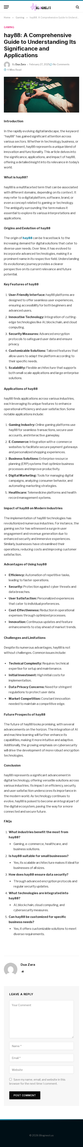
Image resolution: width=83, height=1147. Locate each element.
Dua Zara (20, 64)
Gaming (9, 27)
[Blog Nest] (42, 7)
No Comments (61, 64)
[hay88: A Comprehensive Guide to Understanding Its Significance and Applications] (41, 95)
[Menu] (6, 7)
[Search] (77, 7)
